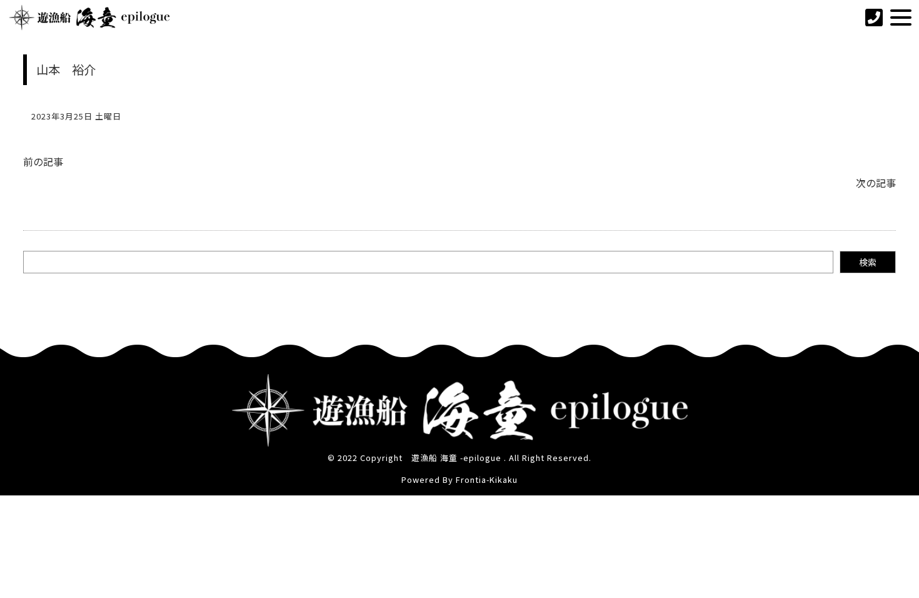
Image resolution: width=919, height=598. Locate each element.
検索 (867, 262)
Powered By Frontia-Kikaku (459, 479)
